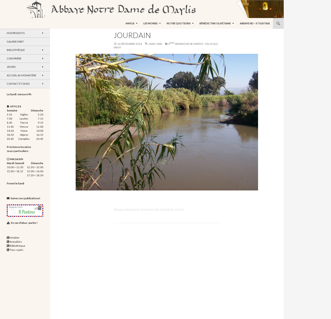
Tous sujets (16, 249)
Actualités (16, 241)
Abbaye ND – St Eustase (255, 23)
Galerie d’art (15, 41)
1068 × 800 (155, 43)
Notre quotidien (178, 23)
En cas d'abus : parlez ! (24, 222)
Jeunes (11, 66)
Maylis (130, 23)
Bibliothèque (16, 49)
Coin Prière (14, 58)
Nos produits (16, 33)
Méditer (15, 237)
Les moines (150, 23)
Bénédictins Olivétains (215, 23)
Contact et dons (18, 83)
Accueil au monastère (21, 75)
